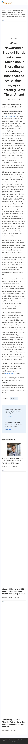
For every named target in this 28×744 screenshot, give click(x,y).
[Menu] (26, 3)
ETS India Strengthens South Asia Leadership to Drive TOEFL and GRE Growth (13, 461)
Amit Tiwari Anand (10, 116)
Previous (10, 416)
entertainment (9, 373)
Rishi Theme (15, 742)
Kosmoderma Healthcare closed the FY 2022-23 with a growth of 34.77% (13, 424)
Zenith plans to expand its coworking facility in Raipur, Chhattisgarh (13, 411)
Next (6, 429)
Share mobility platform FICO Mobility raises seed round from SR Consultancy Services (13, 591)
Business (14, 38)
